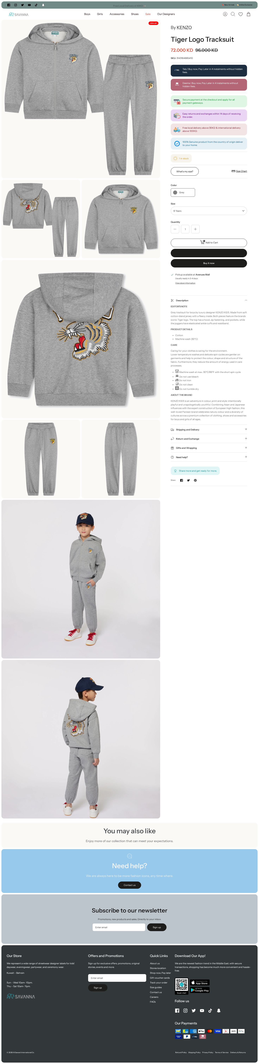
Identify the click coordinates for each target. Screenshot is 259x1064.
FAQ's (153, 1001)
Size (173, 203)
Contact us (156, 992)
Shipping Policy (194, 1052)
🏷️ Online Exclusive (244, 5)
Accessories (117, 14)
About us (155, 963)
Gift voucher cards (160, 977)
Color (174, 185)
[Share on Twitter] (188, 480)
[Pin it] (195, 480)
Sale (147, 14)
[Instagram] (15, 5)
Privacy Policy (207, 1052)
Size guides (156, 987)
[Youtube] (29, 5)
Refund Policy (181, 1052)
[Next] (168, 5)
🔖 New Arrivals (228, 5)
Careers (154, 997)
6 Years (177, 210)
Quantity (175, 222)
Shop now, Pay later (160, 972)
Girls (100, 14)
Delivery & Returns (238, 1052)
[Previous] (90, 5)
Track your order (158, 982)
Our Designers (166, 14)
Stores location (158, 968)
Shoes (134, 14)
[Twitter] (22, 5)
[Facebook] (8, 5)
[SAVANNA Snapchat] (43, 5)
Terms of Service (222, 1052)
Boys (87, 14)
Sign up (157, 927)
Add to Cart (211, 242)
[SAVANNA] (18, 14)
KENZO (184, 27)
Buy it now (208, 263)
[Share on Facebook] (181, 480)
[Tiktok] (36, 5)
